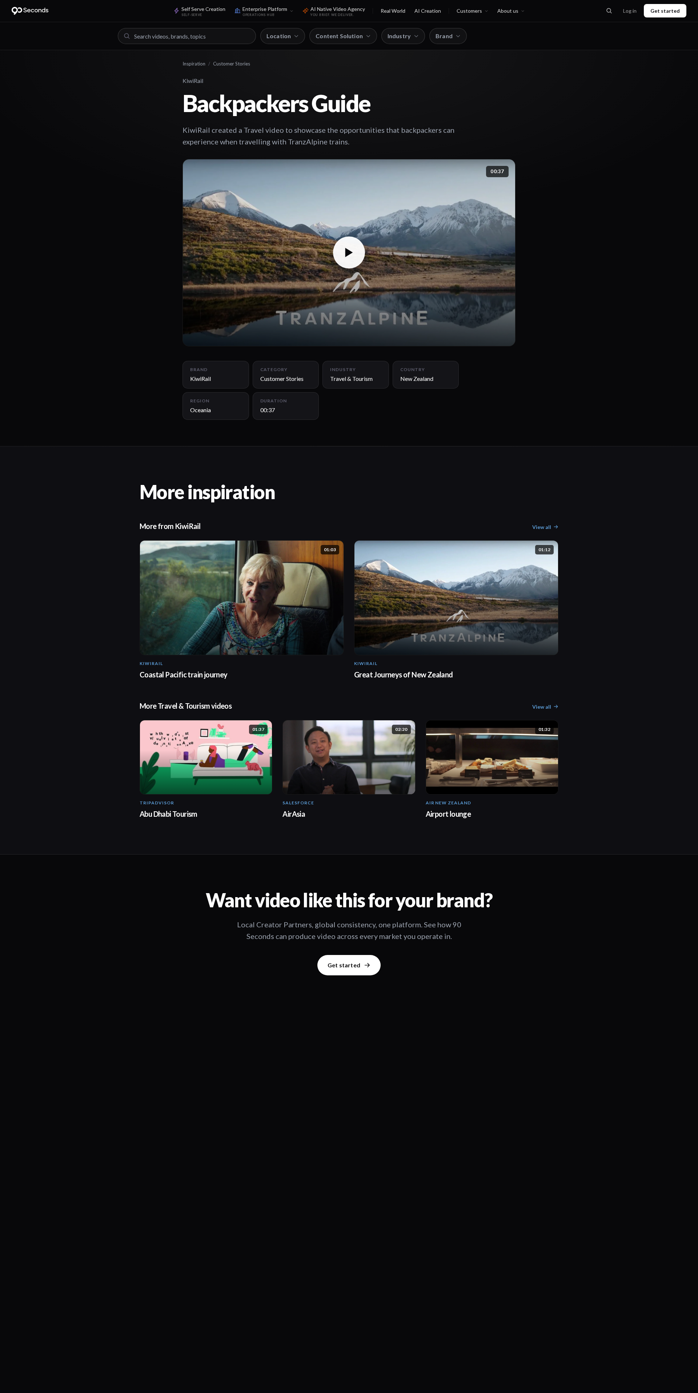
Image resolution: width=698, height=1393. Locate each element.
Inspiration (193, 64)
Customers (469, 11)
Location (278, 35)
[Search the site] (609, 11)
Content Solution (339, 35)
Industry (399, 35)
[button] (349, 252)
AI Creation (427, 11)
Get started (665, 11)
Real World (393, 11)
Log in (630, 11)
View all (541, 527)
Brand (444, 35)
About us (507, 11)
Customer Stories (231, 64)
